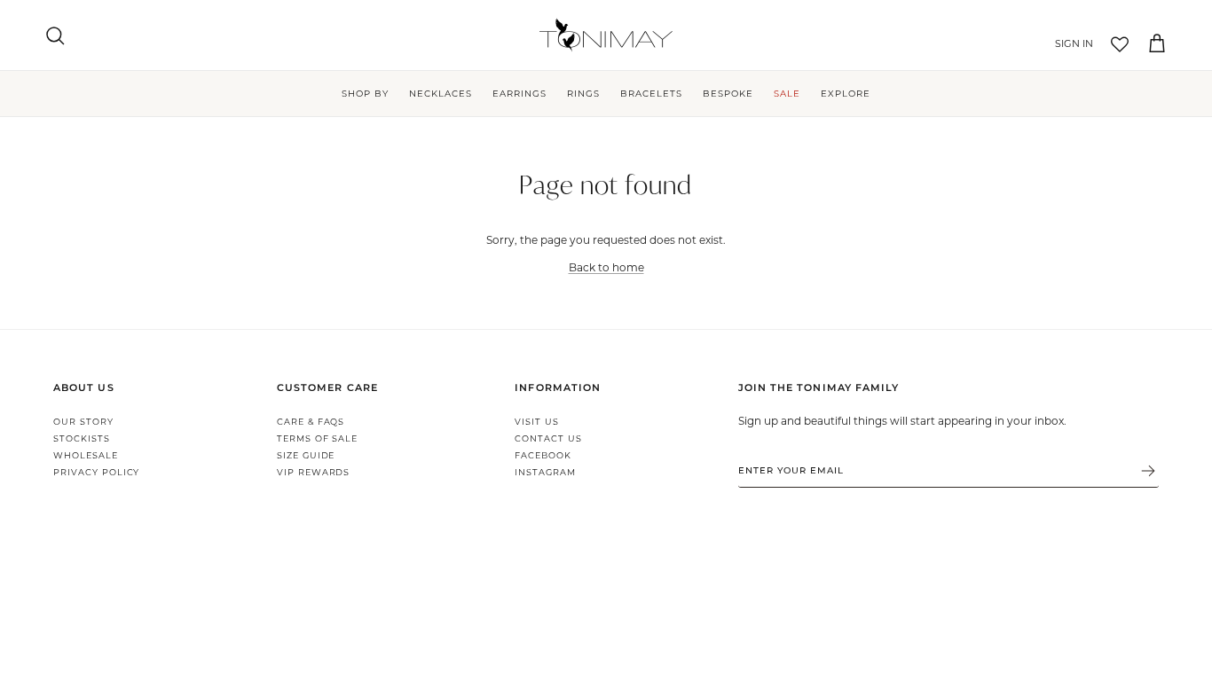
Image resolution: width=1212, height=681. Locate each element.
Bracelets (651, 93)
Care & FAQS (311, 421)
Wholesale (85, 455)
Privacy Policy (96, 472)
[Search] (55, 35)
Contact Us (548, 438)
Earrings (519, 93)
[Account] (1070, 44)
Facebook (543, 455)
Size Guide (306, 455)
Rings (583, 93)
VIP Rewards (313, 472)
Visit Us (537, 421)
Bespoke (728, 93)
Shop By (365, 93)
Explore (845, 93)
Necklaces (440, 93)
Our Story (83, 421)
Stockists (81, 438)
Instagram (545, 472)
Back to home (606, 267)
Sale (787, 93)
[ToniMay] (606, 35)
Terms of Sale (317, 438)
